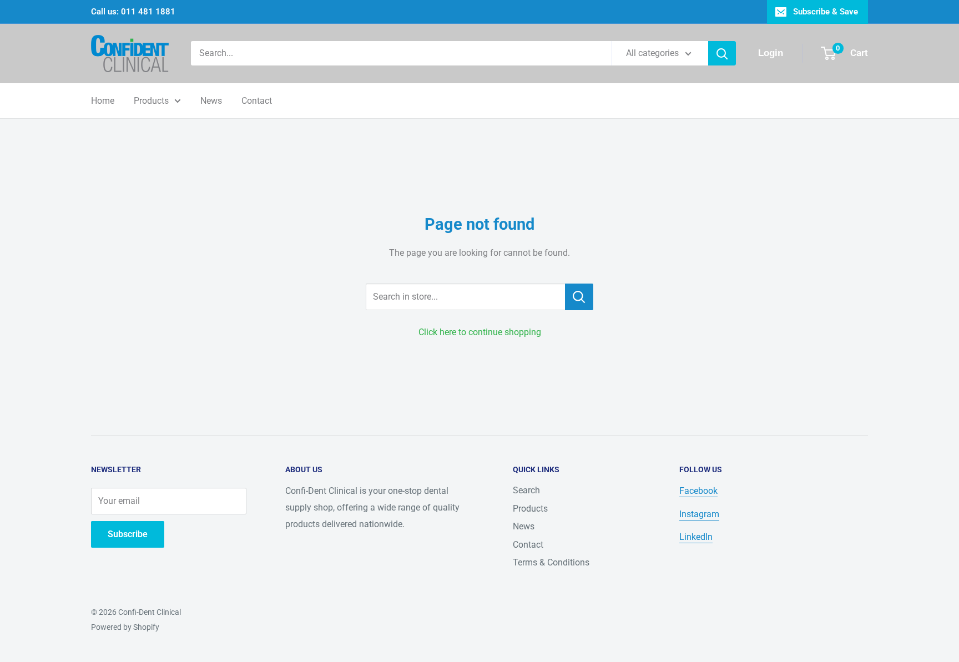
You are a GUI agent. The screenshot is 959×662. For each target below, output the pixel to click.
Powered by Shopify (125, 627)
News (211, 100)
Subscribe (128, 534)
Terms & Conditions (551, 562)
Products (151, 100)
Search (526, 490)
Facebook (698, 491)
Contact (256, 100)
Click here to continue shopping (479, 332)
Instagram (699, 514)
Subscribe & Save (825, 12)
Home (102, 100)
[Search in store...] (579, 297)
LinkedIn (696, 537)
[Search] (722, 53)
